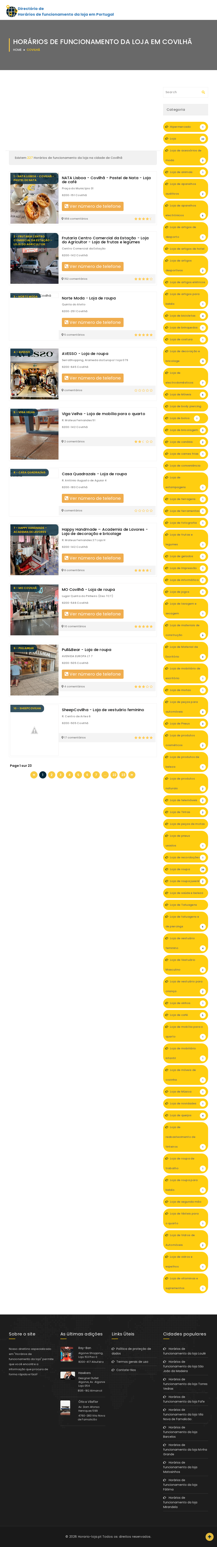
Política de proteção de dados (131, 1351)
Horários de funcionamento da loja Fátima (180, 1485)
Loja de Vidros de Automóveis (185, 1240)
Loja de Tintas (186, 812)
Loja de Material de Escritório (185, 652)
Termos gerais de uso (131, 1362)
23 (123, 775)
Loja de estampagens (184, 482)
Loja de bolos (183, 418)
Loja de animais (186, 172)
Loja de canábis (186, 442)
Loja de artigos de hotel (187, 250)
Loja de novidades (186, 1103)
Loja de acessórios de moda (185, 155)
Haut (209, 1537)
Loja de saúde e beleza (186, 894)
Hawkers (84, 1373)
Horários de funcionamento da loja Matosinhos (180, 1467)
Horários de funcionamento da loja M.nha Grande (185, 1449)
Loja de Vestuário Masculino (185, 965)
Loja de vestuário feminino (185, 943)
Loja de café (186, 1015)
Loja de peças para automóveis (185, 707)
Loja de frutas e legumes (184, 539)
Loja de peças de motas (187, 825)
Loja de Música (186, 1092)
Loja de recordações (186, 857)
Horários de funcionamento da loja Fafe (184, 1399)
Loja (186, 139)
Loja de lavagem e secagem (184, 608)
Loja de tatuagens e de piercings (185, 921)
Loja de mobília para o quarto (184, 1032)
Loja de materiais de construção (185, 630)
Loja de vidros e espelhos (184, 1262)
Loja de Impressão (186, 568)
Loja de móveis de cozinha (184, 1075)
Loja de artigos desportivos (185, 265)
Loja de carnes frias (186, 454)
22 (114, 775)
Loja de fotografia (186, 523)
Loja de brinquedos (186, 327)
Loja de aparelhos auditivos (185, 189)
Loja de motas (186, 690)
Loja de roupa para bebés (184, 1185)
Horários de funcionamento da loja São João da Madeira (183, 1366)
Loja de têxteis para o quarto (184, 1218)
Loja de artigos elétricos (187, 283)
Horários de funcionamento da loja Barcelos (180, 1432)
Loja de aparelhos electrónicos (185, 210)
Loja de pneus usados (184, 841)
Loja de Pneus (186, 724)
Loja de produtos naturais (185, 783)
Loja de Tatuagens (186, 906)
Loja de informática (186, 580)
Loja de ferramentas (186, 511)
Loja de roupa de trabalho (184, 1163)
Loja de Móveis (186, 394)
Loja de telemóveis (186, 800)
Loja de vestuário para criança (185, 986)
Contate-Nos (125, 1370)
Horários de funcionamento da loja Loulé (184, 1351)
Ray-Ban (84, 1348)
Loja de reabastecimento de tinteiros (184, 1137)
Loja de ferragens (186, 499)
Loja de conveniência (186, 467)
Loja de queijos (186, 1115)
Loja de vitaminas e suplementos (184, 1283)
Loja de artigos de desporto (184, 232)
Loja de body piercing (186, 407)
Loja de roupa (186, 869)
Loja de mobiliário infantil (184, 1053)
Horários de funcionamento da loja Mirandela (180, 1502)
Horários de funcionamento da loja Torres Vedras (185, 1384)
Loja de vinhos (186, 1003)
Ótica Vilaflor (88, 1402)
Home (17, 50)
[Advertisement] (83, 118)
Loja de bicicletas (186, 316)
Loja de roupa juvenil (186, 881)
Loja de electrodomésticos (185, 378)
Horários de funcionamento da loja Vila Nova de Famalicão (183, 1414)
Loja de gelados (186, 556)
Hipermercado (186, 127)
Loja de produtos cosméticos (185, 740)
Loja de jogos (186, 592)
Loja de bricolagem (186, 430)
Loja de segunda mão (186, 1203)
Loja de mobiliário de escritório (184, 673)
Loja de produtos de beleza (184, 762)
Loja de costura (186, 339)
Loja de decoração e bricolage (185, 356)
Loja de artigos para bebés (184, 299)
